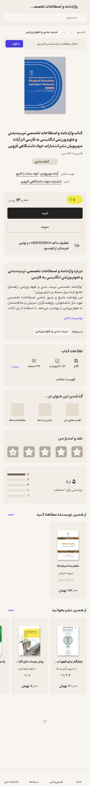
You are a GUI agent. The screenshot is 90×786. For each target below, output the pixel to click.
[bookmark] (56, 121)
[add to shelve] (72, 409)
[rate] (77, 451)
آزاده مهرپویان (49, 173)
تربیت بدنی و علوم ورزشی (42, 32)
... (71, 32)
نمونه (45, 227)
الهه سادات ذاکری (27, 173)
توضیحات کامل (73, 318)
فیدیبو (81, 32)
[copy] (11, 246)
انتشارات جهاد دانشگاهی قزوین (41, 181)
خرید (45, 213)
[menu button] (6, 6)
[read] (17, 409)
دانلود (16, 43)
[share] (34, 121)
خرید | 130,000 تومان (45, 780)
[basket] (17, 6)
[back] (83, 6)
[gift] (45, 121)
